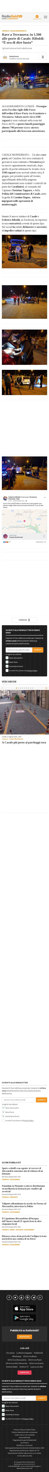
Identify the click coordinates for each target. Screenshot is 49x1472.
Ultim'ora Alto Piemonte (16, 1363)
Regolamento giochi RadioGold (24, 1440)
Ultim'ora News (30, 1356)
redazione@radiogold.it (33, 1466)
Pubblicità (38, 1353)
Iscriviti (38, 650)
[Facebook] (9, 1297)
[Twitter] (15, 1297)
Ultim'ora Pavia (34, 1360)
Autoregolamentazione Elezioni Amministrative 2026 (24, 1448)
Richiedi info (24, 1337)
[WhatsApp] (39, 1297)
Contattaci (24, 1372)
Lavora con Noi (36, 1366)
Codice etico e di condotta (25, 1435)
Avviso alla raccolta (24, 1456)
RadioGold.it (31, 1462)
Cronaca (5, 31)
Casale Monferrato (18, 31)
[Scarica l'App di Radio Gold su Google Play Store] (24, 1317)
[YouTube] (21, 1297)
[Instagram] (27, 1297)
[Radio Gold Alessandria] (12, 16)
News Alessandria (15, 658)
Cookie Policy (30, 1430)
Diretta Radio (12, 1366)
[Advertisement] (24, 427)
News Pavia (13, 662)
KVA (31, 1468)
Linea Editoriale (24, 1437)
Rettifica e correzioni (24, 1445)
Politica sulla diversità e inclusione (24, 1432)
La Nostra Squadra (24, 1353)
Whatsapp (16, 1356)
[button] (46, 687)
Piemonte (13, 1197)
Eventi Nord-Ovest (16, 666)
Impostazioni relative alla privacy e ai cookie (24, 1453)
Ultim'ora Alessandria (17, 1360)
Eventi (12, 1230)
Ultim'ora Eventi (36, 1363)
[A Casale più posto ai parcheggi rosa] (24, 712)
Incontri (19, 1230)
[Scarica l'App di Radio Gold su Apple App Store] (24, 1308)
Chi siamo (10, 1353)
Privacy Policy (32, 670)
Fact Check (24, 1443)
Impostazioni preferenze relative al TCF (24, 1450)
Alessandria (15, 1179)
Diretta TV (23, 1366)
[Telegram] (33, 1297)
